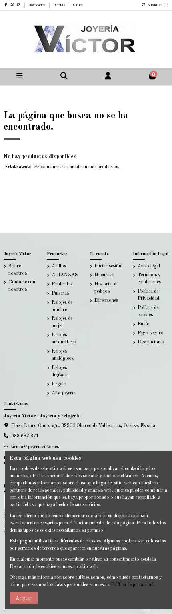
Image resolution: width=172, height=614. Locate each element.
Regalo (59, 384)
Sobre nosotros (17, 270)
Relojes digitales (60, 371)
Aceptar (24, 598)
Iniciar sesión (107, 266)
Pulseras (60, 293)
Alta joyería (64, 393)
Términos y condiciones (149, 279)
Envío (144, 324)
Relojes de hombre (62, 306)
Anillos (59, 266)
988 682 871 (25, 436)
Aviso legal (149, 266)
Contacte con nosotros (21, 286)
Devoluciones (151, 342)
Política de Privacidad (148, 295)
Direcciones (106, 300)
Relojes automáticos (64, 339)
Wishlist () (157, 5)
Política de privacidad (132, 584)
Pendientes (62, 284)
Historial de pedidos (106, 288)
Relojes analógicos (63, 355)
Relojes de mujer (62, 322)
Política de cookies (148, 311)
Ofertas (59, 5)
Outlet (78, 5)
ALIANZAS (65, 275)
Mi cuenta (104, 275)
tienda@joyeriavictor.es (35, 447)
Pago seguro (151, 333)
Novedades (37, 5)
